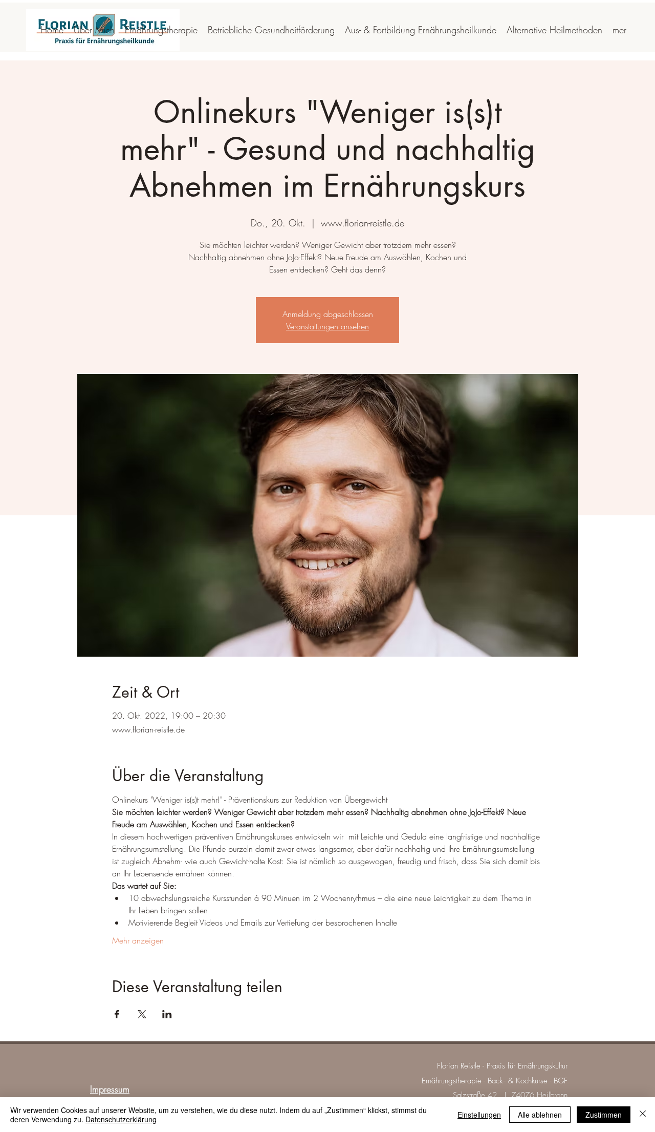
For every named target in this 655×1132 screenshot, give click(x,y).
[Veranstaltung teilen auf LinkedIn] (167, 1014)
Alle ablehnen (540, 1114)
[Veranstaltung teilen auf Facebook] (117, 1014)
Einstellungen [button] (479, 1114)
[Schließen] (643, 1114)
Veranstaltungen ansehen (327, 326)
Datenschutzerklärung (121, 1119)
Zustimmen (603, 1114)
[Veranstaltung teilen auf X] (142, 1014)
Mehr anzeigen (138, 940)
